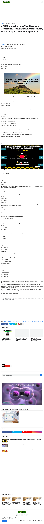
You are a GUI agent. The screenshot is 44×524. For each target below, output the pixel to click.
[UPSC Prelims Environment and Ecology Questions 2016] (22, 333)
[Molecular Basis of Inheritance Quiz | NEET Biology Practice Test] (6, 499)
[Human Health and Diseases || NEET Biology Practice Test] (27, 499)
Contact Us (39, 520)
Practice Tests (22, 520)
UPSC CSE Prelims (20, 321)
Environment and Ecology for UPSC (10, 23)
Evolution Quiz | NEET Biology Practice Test (16, 503)
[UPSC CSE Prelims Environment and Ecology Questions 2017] (36, 333)
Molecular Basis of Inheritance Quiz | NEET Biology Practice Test (6, 503)
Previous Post (4, 358)
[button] (1, 2)
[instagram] (24, 515)
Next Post (41, 358)
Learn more (10, 518)
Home (2, 23)
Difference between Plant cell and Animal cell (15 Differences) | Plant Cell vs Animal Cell (24, 439)
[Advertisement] (22, 13)
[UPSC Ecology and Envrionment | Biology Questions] (7, 333)
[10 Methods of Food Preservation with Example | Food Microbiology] (5, 450)
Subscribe (19, 521)
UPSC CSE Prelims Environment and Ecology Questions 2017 (36, 339)
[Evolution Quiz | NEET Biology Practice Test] (16, 499)
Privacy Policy (24, 521)
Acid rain (3, 44)
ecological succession (32, 109)
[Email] (21, 324)
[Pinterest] (19, 324)
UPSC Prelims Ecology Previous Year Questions (34, 321)
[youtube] (17, 515)
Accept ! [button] (4, 521)
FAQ (35, 520)
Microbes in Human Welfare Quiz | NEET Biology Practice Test (37, 503)
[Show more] (23, 324)
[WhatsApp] (16, 324)
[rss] (27, 515)
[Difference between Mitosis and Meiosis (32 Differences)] (5, 445)
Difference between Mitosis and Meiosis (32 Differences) (18, 444)
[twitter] (22, 515)
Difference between (30, 520)
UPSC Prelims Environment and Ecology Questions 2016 (21, 339)
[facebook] (19, 515)
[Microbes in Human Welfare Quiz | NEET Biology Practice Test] (37, 499)
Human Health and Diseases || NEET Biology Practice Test (27, 503)
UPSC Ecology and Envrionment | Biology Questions (6, 339)
